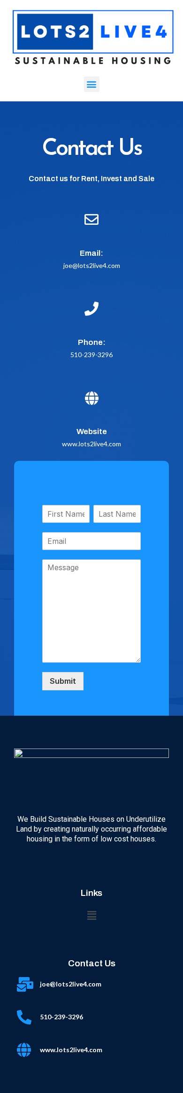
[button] (91, 84)
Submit (63, 681)
